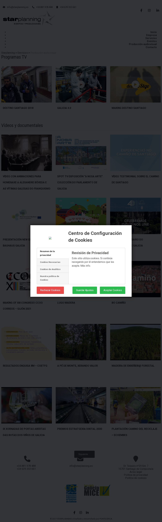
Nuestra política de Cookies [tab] (49, 278)
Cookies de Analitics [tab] (50, 269)
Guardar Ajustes (84, 290)
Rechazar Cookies (50, 290)
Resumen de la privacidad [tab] (47, 253)
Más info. (85, 265)
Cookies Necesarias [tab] (50, 262)
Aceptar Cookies (112, 290)
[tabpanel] (97, 267)
